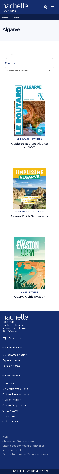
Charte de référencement (18, 441)
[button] (12, 54)
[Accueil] (15, 7)
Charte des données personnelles (23, 445)
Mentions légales (12, 450)
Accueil (5, 17)
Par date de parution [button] (17, 71)
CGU (5, 437)
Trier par (10, 63)
